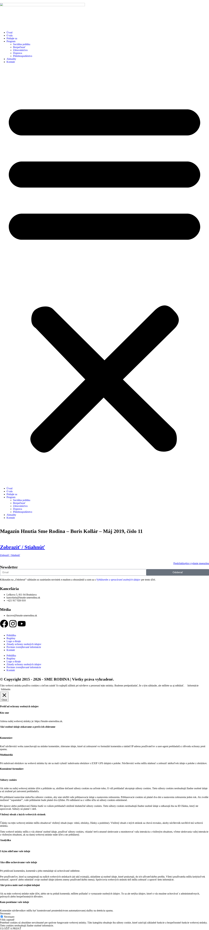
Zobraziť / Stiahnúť (22, 547)
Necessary (9, 916)
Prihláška (11, 635)
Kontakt (11, 61)
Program (11, 41)
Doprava (17, 53)
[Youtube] (22, 624)
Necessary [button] (5, 913)
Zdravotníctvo (20, 50)
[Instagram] (13, 624)
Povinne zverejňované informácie (24, 647)
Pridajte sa (12, 38)
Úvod (9, 32)
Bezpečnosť (19, 47)
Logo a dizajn (14, 641)
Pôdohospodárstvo (22, 56)
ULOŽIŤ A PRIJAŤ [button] (10, 928)
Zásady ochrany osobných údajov (24, 644)
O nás (10, 35)
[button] (104, 275)
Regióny (11, 638)
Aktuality (11, 59)
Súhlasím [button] (5, 689)
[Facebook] (4, 624)
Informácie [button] (193, 685)
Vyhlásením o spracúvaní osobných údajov (118, 579)
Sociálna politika (21, 44)
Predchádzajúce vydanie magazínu (191, 563)
